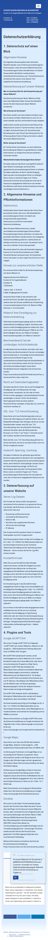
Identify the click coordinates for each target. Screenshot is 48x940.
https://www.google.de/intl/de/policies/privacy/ (21, 794)
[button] (10, 917)
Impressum (12, 934)
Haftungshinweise (24, 934)
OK (15, 877)
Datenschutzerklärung (16, 936)
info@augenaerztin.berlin (18, 293)
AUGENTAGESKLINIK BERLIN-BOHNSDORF (21, 10)
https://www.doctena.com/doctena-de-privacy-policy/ (23, 847)
